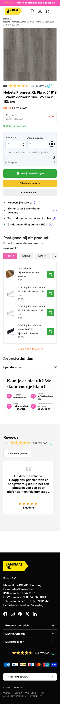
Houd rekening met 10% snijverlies (29, 152)
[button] (47, 11)
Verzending (30, 693)
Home (6, 18)
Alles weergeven (17, 453)
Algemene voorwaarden (14, 696)
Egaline (26, 255)
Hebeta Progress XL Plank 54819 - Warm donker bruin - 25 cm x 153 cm (29, 23)
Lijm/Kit (42, 255)
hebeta (7, 107)
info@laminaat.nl (45, 397)
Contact (18, 693)
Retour (42, 693)
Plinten (10, 255)
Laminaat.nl (16, 687)
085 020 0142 (19, 397)
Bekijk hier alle (30, 349)
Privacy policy (35, 696)
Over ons (7, 693)
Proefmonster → (30, 192)
